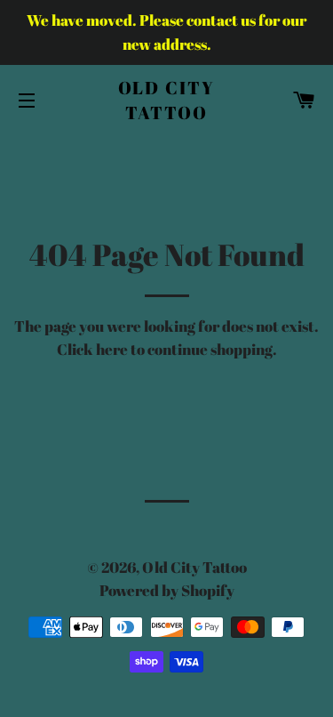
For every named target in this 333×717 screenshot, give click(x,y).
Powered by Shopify (166, 590)
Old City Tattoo (167, 100)
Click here (92, 349)
